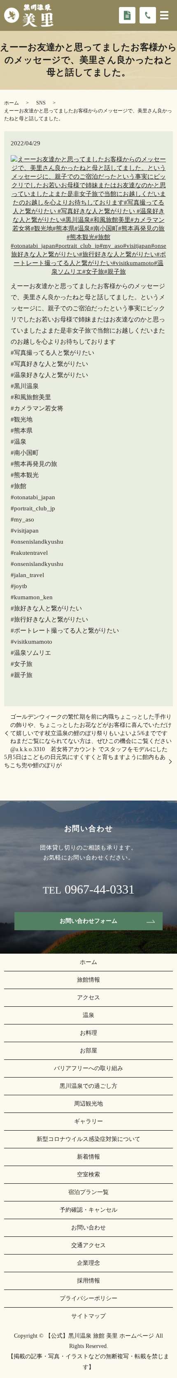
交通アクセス (88, 1245)
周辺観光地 (88, 1104)
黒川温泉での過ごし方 (88, 1086)
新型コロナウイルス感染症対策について (88, 1139)
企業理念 (88, 1263)
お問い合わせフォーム (88, 921)
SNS (41, 103)
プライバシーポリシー (88, 1298)
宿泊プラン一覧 (88, 1192)
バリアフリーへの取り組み (88, 1068)
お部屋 (88, 1050)
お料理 (88, 1033)
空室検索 (88, 1174)
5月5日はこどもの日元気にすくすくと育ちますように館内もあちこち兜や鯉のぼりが (84, 761)
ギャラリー (88, 1121)
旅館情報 (88, 980)
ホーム (11, 103)
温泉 (88, 1015)
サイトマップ (88, 1316)
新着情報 (88, 1157)
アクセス (88, 997)
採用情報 (88, 1281)
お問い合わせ (88, 1227)
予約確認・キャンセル (88, 1210)
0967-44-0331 (100, 889)
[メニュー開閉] (164, 15)
